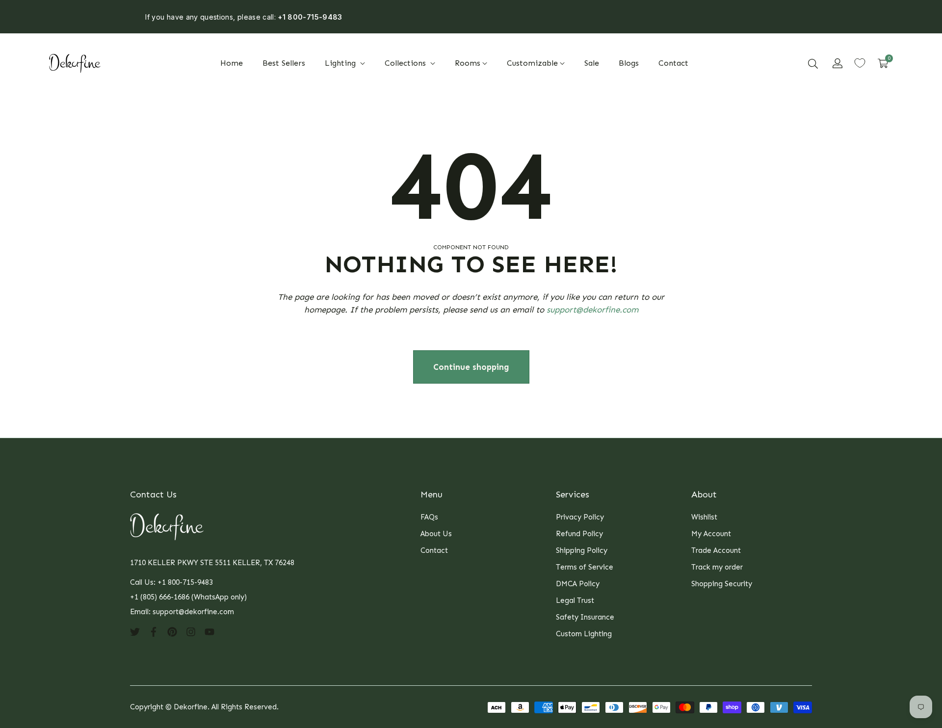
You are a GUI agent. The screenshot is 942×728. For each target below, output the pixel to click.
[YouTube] (209, 631)
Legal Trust (575, 600)
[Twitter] (135, 631)
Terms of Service (584, 567)
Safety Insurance (585, 617)
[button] (813, 63)
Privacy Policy (580, 517)
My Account (711, 533)
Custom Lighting (584, 633)
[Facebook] (153, 631)
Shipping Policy (581, 550)
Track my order (717, 567)
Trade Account (716, 550)
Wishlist (704, 517)
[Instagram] (191, 631)
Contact (434, 550)
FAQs (429, 517)
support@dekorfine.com (592, 309)
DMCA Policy (578, 583)
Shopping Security (721, 583)
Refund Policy (579, 533)
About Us (436, 533)
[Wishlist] (860, 63)
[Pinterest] (172, 631)
